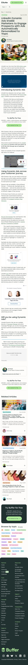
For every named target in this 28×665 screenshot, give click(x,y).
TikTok (2, 620)
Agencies (3, 635)
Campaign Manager (12, 324)
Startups (3, 644)
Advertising (8, 12)
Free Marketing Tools (20, 579)
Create (3, 565)
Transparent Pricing (19, 613)
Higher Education (5, 639)
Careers (17, 626)
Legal (16, 633)
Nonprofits (3, 637)
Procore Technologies (7, 216)
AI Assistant (4, 580)
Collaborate (4, 574)
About (16, 624)
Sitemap (17, 635)
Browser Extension (5, 591)
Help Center (18, 596)
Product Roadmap (19, 618)
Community (4, 569)
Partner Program (19, 630)
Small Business (5, 632)
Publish (3, 567)
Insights (4, 571)
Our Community (19, 588)
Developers (4, 641)
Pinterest (3, 615)
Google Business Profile (7, 606)
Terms (20, 659)
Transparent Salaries (20, 615)
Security (24, 659)
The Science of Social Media (16, 345)
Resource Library (19, 573)
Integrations (4, 584)
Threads (3, 617)
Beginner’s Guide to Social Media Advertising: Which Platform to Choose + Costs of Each (12, 452)
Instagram (3, 608)
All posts (20, 527)
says (7, 273)
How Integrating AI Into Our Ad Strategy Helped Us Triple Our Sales (13, 486)
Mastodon (3, 613)
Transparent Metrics (20, 611)
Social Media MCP (5, 593)
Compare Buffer (19, 586)
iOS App (3, 586)
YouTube (3, 624)
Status (16, 598)
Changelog (17, 600)
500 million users (21, 66)
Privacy (16, 659)
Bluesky (3, 601)
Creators (3, 630)
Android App (4, 589)
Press (16, 628)
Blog (2, 12)
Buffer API (3, 596)
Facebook (3, 604)
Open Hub (17, 609)
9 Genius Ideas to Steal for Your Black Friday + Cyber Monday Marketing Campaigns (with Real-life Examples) (14, 416)
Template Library (19, 567)
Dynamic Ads (4, 94)
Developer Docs (19, 590)
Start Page (3, 582)
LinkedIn (3, 611)
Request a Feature (19, 603)
